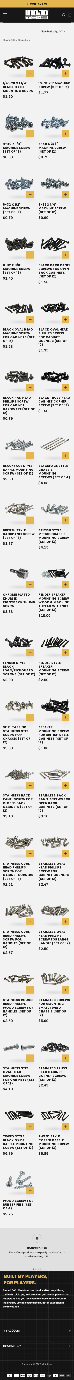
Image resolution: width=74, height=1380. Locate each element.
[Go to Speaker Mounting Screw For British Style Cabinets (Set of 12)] (54, 706)
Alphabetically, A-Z (52, 31)
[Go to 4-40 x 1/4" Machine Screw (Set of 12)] (19, 123)
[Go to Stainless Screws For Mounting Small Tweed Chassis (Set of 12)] (54, 979)
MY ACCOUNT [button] (11, 1330)
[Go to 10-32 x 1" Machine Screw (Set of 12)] (54, 62)
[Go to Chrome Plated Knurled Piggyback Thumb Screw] (19, 573)
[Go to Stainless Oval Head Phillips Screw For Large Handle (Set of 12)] (54, 911)
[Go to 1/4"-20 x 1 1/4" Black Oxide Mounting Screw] (19, 62)
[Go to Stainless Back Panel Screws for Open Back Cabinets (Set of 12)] (54, 774)
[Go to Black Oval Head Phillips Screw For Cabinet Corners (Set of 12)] (54, 308)
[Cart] (70, 15)
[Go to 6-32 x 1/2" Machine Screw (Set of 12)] (19, 183)
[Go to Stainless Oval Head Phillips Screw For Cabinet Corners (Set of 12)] (19, 842)
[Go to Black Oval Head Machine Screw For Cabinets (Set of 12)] (19, 308)
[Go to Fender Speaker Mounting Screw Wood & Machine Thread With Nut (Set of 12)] (54, 573)
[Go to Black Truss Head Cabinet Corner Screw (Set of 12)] (54, 377)
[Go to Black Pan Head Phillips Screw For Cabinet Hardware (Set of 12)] (19, 377)
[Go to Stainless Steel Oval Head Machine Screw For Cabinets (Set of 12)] (19, 1047)
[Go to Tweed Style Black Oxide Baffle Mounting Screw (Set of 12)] (19, 1115)
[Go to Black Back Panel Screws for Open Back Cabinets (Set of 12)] (54, 244)
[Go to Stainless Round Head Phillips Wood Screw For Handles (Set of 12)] (19, 979)
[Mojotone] (25, 1279)
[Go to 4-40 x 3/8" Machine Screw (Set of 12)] (54, 123)
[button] (5, 15)
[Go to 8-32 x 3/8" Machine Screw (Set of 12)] (19, 244)
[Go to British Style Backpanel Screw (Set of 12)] (19, 509)
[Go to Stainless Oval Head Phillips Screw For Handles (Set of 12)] (19, 911)
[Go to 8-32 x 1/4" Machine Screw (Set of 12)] (54, 183)
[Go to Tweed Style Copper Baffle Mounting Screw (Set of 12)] (54, 1115)
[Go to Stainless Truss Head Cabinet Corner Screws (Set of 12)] (54, 1047)
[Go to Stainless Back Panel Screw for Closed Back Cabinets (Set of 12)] (19, 774)
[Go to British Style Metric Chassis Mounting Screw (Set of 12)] (54, 509)
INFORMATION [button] (12, 1345)
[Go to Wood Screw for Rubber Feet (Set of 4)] (19, 1180)
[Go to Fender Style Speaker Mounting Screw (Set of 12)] (54, 642)
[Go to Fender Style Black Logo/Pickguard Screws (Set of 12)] (19, 642)
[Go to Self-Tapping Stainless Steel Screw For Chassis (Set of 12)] (19, 706)
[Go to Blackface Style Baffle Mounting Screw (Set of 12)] (19, 445)
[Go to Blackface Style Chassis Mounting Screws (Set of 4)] (54, 445)
